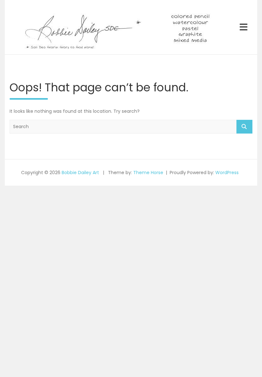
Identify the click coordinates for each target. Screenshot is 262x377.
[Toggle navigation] (244, 27)
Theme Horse (148, 172)
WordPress (227, 172)
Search (244, 127)
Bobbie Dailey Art (80, 172)
